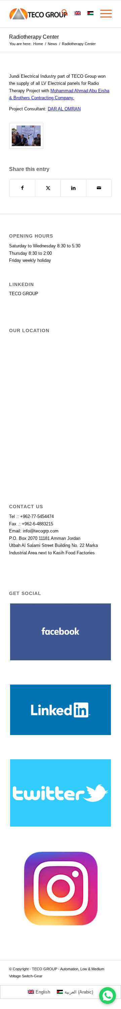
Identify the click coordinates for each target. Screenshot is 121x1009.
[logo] (50, 13)
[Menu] (102, 13)
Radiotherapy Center (34, 37)
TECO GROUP (23, 293)
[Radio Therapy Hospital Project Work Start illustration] (26, 136)
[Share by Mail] (99, 188)
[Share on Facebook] (22, 188)
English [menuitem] (43, 992)
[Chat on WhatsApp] (107, 995)
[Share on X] (48, 188)
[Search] (61, 13)
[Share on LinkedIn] (73, 188)
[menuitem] (61, 13)
